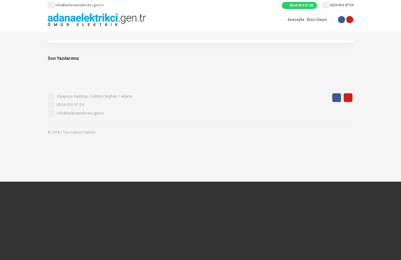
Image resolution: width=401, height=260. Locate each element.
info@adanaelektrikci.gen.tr (79, 4)
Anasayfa (296, 19)
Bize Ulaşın (317, 19)
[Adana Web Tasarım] (339, 133)
